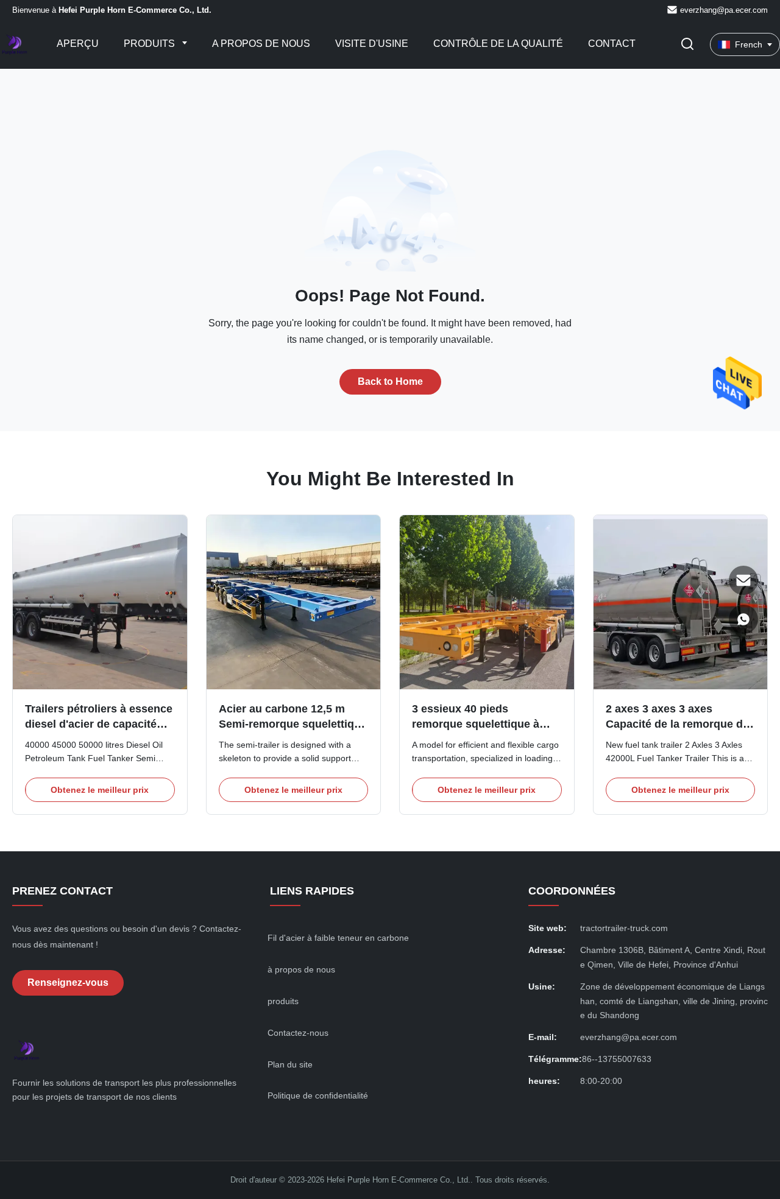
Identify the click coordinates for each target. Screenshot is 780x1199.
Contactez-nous (298, 1033)
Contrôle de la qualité (498, 43)
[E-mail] (743, 580)
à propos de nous (301, 969)
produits (283, 1001)
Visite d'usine (371, 43)
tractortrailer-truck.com (624, 928)
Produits (150, 43)
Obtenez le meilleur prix (100, 790)
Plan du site (290, 1064)
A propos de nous (261, 43)
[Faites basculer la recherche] (687, 44)
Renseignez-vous (67, 982)
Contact (612, 43)
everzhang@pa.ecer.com (724, 10)
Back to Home (390, 381)
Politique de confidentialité (318, 1095)
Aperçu (78, 43)
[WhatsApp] (743, 619)
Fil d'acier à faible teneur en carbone (338, 938)
